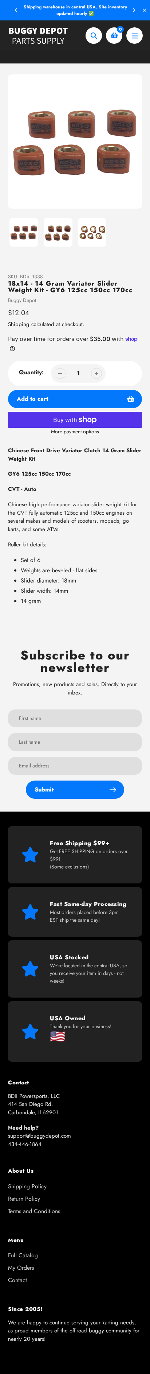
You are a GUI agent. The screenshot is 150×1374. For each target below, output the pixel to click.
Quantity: (31, 372)
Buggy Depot (22, 300)
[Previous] (16, 10)
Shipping (18, 324)
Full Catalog (23, 1255)
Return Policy (24, 1199)
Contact (17, 1280)
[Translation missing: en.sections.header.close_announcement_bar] (144, 10)
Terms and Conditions (34, 1211)
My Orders (21, 1267)
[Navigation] (134, 35)
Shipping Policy (27, 1186)
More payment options (75, 431)
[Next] (133, 10)
